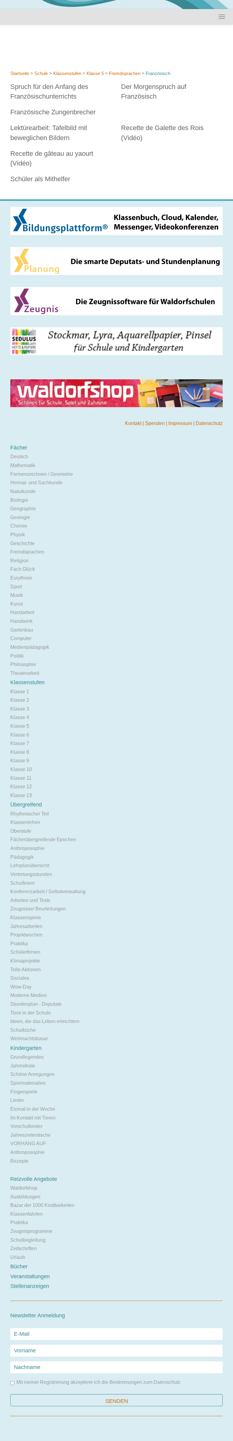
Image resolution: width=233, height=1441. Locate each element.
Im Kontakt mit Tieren (33, 1117)
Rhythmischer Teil (29, 813)
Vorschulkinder (26, 1126)
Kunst (16, 603)
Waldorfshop (23, 1188)
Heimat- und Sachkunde (36, 482)
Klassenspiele (25, 917)
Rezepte (19, 1161)
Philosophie (23, 664)
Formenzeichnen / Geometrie (41, 474)
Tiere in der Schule (30, 1012)
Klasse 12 (21, 786)
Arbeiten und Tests (30, 900)
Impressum (180, 423)
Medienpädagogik (29, 647)
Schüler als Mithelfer (40, 179)
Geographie (23, 508)
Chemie (18, 525)
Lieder (17, 1100)
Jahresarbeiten (26, 926)
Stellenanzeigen (29, 1286)
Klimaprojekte (25, 960)
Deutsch (19, 456)
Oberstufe (20, 831)
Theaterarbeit (24, 673)
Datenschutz (209, 423)
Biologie (19, 500)
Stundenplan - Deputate (36, 1004)
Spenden (155, 423)
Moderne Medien (28, 995)
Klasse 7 (19, 743)
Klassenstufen (67, 73)
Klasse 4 (19, 717)
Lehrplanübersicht (29, 865)
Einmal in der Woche (32, 1109)
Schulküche (23, 1030)
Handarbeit (22, 612)
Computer (21, 638)
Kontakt (134, 423)
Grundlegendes (27, 1057)
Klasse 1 (19, 691)
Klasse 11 (21, 778)
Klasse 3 (19, 708)
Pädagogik (22, 857)
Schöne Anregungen (32, 1074)
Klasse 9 (19, 760)
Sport (16, 586)
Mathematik (22, 465)
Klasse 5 (95, 73)
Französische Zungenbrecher (53, 112)
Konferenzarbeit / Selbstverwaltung (48, 891)
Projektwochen (26, 934)
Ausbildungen (25, 1196)
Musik (16, 595)
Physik (17, 534)
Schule (41, 73)
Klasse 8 (19, 752)
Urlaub (17, 1257)
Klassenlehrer (25, 822)
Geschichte (22, 543)
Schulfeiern (22, 883)
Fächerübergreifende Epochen (43, 839)
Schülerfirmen (25, 952)
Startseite (19, 73)
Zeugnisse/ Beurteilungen (38, 908)
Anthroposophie (27, 848)
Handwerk (21, 621)
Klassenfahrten (26, 1214)
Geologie (20, 517)
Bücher (19, 1266)
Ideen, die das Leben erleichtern (44, 1021)
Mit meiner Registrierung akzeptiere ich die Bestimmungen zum (98, 1382)
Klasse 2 (19, 700)
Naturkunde (22, 491)
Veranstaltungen (30, 1276)
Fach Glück (22, 569)
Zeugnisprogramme (31, 1231)
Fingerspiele (23, 1091)
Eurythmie (21, 577)
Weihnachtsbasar (29, 1038)
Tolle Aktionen (25, 969)
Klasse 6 (19, 734)
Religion (19, 560)
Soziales (19, 978)
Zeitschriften (23, 1248)
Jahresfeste (22, 1065)
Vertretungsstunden (31, 874)
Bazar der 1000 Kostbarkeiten (42, 1205)
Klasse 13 (21, 795)
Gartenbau (21, 629)
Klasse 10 (21, 769)
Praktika (19, 943)
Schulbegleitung (28, 1240)
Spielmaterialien (28, 1083)
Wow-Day (21, 986)
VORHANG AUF (28, 1143)
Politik (17, 655)
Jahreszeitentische (30, 1135)
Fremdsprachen (124, 73)
